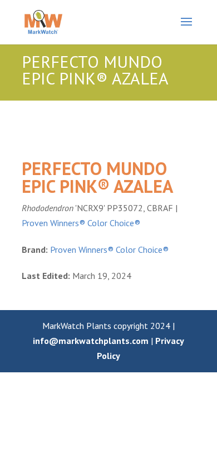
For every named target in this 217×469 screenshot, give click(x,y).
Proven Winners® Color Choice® (81, 222)
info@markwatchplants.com (91, 340)
